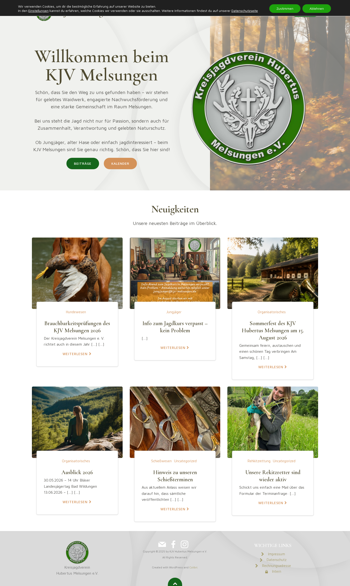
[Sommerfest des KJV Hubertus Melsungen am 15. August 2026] (272, 273)
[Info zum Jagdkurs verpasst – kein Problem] (175, 273)
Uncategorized (185, 461)
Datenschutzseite (244, 11)
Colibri (193, 567)
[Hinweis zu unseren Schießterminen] (175, 422)
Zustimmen (284, 8)
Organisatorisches (272, 312)
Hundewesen (76, 312)
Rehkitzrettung (259, 461)
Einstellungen (38, 11)
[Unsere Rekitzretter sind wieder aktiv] (272, 422)
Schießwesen (161, 461)
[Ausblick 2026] (77, 422)
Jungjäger (173, 312)
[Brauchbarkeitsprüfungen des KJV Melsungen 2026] (77, 273)
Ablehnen (317, 8)
